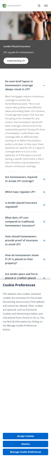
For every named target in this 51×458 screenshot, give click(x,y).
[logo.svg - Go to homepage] (12, 6)
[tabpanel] (25, 208)
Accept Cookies (25, 436)
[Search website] (39, 5)
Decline (25, 444)
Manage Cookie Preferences (25, 451)
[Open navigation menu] (46, 5)
